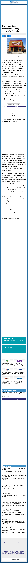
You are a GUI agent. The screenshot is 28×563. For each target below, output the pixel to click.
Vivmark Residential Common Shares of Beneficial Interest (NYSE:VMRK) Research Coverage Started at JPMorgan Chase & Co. (13, 522)
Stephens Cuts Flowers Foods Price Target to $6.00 (19, 373)
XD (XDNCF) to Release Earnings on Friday (11, 512)
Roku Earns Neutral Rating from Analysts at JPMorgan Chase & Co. (19, 364)
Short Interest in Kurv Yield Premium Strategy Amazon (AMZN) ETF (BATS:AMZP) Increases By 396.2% (14, 503)
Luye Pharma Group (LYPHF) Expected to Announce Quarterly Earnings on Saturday (13, 515)
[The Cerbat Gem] (14, 5)
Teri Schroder (8, 33)
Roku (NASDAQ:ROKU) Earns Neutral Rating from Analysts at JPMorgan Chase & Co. (13, 472)
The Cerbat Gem (22, 547)
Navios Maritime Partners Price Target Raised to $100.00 (19, 382)
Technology (17, 542)
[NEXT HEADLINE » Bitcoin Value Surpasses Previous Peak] (14, 345)
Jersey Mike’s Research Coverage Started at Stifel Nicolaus (7, 373)
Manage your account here (8, 554)
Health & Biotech (10, 542)
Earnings (3, 542)
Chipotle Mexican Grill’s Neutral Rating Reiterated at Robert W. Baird (7, 383)
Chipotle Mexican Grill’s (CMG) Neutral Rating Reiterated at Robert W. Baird (12, 482)
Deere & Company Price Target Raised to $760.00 (7, 364)
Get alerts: (4, 106)
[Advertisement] (14, 14)
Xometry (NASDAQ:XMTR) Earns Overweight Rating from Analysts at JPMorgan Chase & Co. (13, 509)
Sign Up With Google (15, 559)
